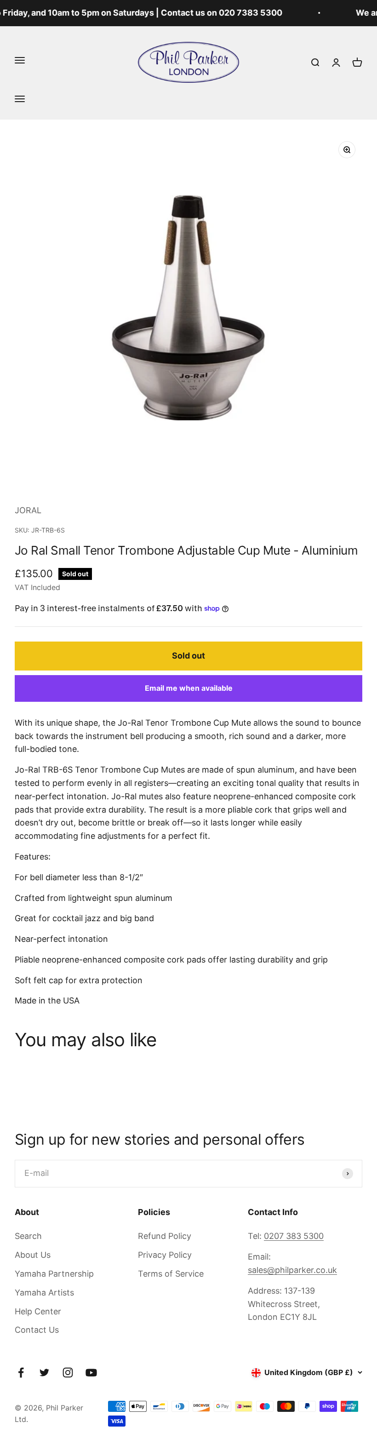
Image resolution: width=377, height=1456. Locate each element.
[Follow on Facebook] (21, 1372)
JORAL (28, 510)
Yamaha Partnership (54, 1273)
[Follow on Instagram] (68, 1372)
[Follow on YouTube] (91, 1372)
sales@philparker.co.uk (292, 1270)
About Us (33, 1255)
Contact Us (37, 1330)
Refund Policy (164, 1236)
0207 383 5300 (294, 1236)
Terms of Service (171, 1273)
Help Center (38, 1311)
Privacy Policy (165, 1255)
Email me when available (189, 688)
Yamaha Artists (44, 1292)
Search (28, 1236)
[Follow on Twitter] (44, 1372)
